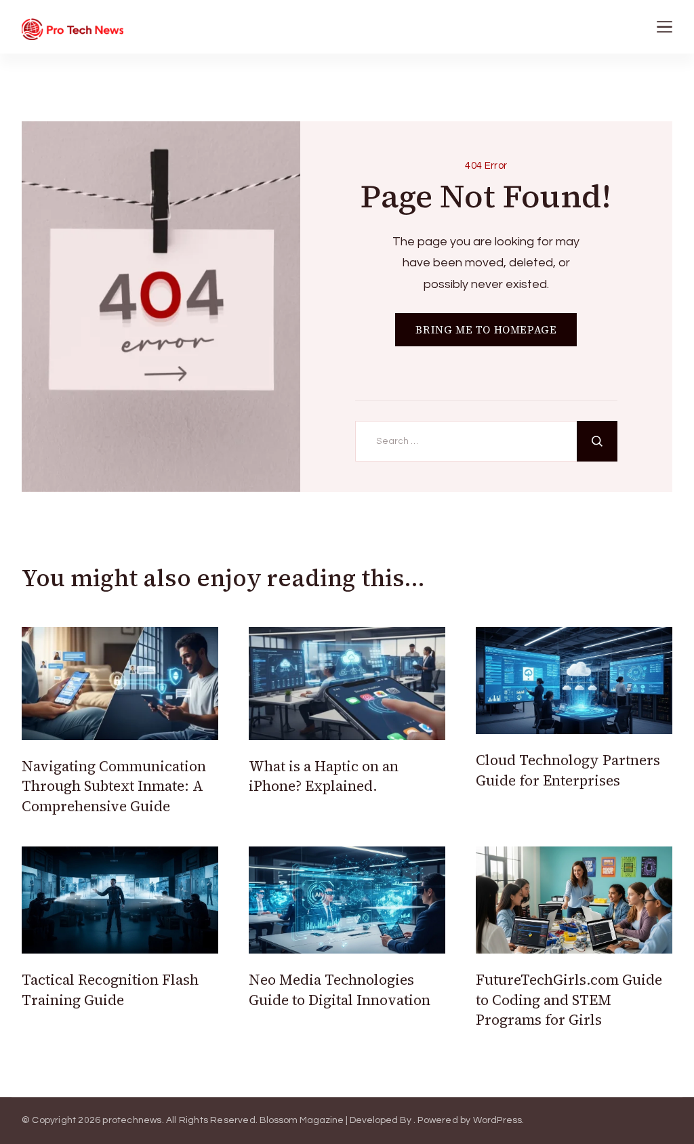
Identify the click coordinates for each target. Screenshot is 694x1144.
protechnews (131, 1120)
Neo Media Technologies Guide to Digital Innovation (339, 989)
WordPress (498, 1120)
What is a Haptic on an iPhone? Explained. (324, 776)
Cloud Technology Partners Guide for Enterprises (568, 770)
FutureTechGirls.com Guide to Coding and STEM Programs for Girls (569, 999)
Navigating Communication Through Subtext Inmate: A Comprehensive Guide (114, 786)
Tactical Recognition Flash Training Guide (110, 989)
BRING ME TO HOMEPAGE (485, 330)
